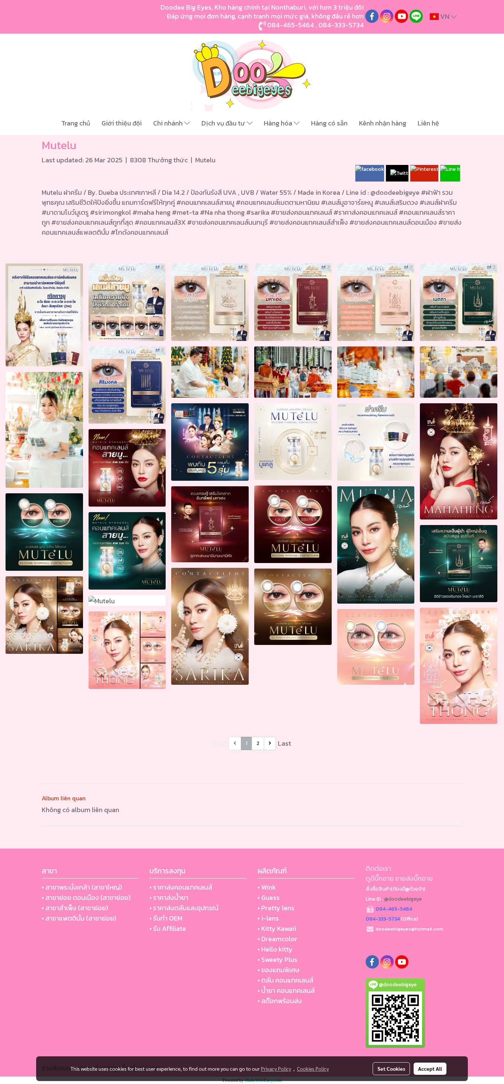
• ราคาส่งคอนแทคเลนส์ (180, 887)
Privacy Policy (276, 1068)
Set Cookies (391, 1068)
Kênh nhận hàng (382, 123)
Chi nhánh (168, 123)
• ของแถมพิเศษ (278, 970)
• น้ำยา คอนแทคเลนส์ (286, 990)
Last (284, 743)
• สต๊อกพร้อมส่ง (280, 1001)
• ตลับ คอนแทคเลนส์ (285, 980)
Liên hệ (428, 123)
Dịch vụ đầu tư (224, 123)
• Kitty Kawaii (277, 928)
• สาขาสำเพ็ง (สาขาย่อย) (75, 908)
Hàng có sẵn (329, 123)
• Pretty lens (276, 908)
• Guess (269, 897)
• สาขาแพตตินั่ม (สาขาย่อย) (79, 918)
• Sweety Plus (277, 959)
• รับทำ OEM (165, 918)
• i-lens (268, 918)
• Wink (267, 887)
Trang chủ (75, 123)
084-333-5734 (341, 25)
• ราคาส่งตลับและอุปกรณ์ (183, 908)
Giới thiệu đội (121, 123)
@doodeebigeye (403, 899)
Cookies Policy (313, 1068)
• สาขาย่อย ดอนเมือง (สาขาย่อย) (86, 897)
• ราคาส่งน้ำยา (168, 897)
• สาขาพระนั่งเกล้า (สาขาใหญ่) (82, 887)
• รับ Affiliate (167, 928)
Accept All (430, 1068)
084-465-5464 (290, 25)
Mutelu (205, 160)
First (220, 743)
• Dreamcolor (277, 939)
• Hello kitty (275, 949)
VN (445, 16)
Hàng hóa (279, 123)
